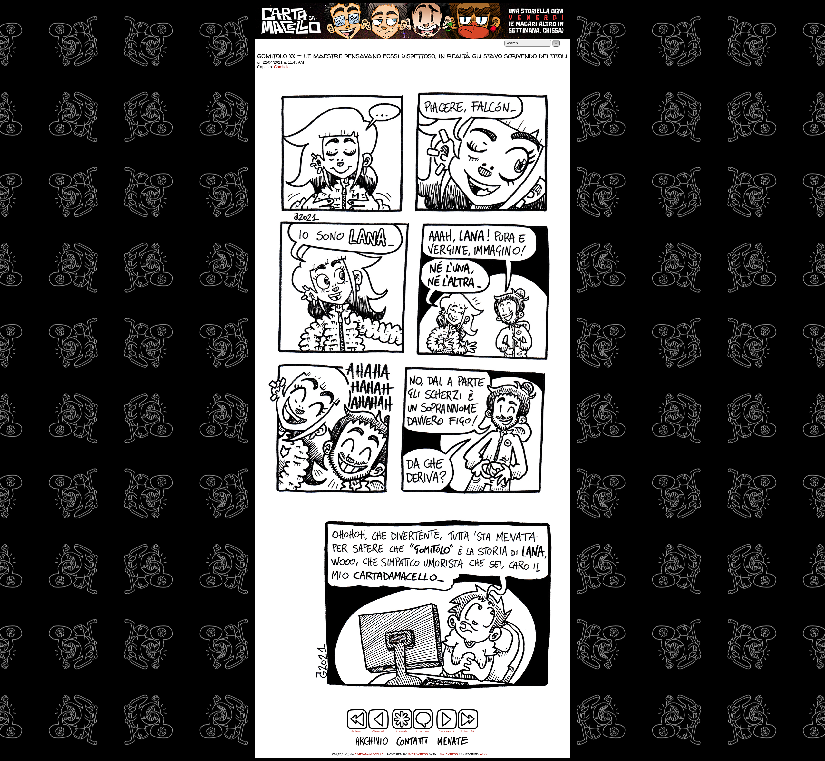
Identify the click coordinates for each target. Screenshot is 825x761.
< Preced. (378, 731)
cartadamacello (412, 21)
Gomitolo (282, 67)
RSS (483, 753)
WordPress (418, 753)
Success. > (446, 731)
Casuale (401, 731)
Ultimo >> (467, 731)
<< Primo (357, 731)
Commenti (423, 723)
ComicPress (448, 753)
